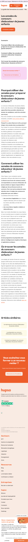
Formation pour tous (6, 499)
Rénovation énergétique (7, 448)
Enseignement (5, 457)
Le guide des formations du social (12, 9)
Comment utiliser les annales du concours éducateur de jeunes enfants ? (11, 54)
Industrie (3, 454)
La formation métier (6, 474)
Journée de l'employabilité (8, 496)
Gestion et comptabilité (7, 442)
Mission (3, 493)
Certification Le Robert (7, 477)
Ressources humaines (7, 445)
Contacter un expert (8, 29)
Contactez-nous (17, 5)
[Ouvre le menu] (26, 6)
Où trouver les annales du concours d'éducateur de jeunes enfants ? (13, 62)
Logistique (4, 451)
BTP (2, 439)
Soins (2, 460)
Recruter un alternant (7, 485)
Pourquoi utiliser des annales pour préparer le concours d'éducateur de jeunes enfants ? (13, 46)
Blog (2, 468)
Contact (3, 502)
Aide (2, 471)
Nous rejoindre (5, 508)
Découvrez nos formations (11, 75)
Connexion (4, 505)
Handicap (3, 511)
